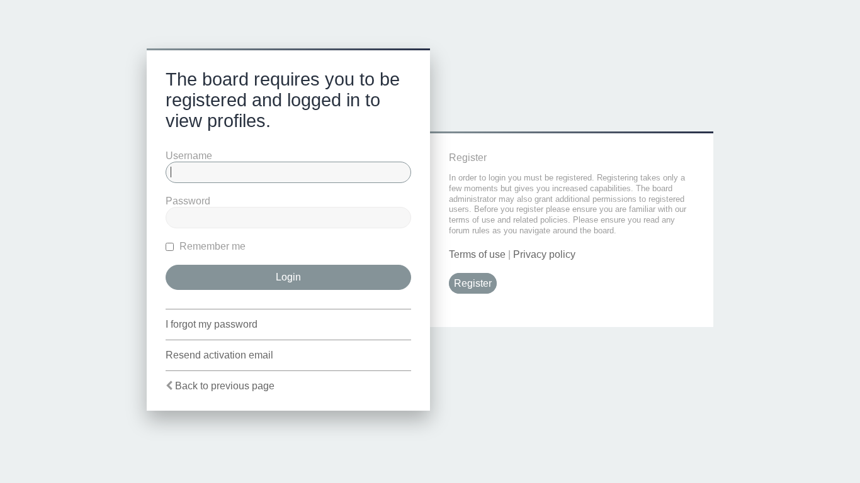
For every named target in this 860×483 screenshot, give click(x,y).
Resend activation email (219, 355)
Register (473, 283)
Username (189, 155)
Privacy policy (544, 254)
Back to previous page (224, 385)
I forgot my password (211, 324)
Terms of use (477, 254)
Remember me (211, 246)
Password (188, 201)
